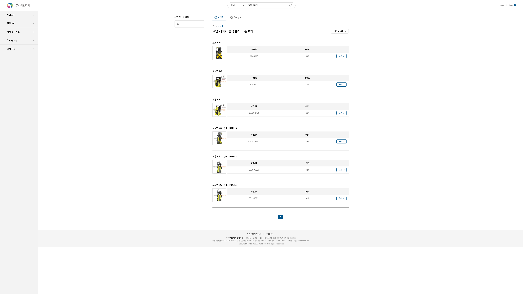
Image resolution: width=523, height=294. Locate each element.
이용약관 (269, 234)
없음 (178, 24)
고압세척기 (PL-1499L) (224, 128)
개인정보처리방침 (254, 234)
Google (237, 17)
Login (502, 5)
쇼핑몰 (221, 17)
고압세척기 (217, 42)
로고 (18, 5)
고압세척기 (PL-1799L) (224, 156)
